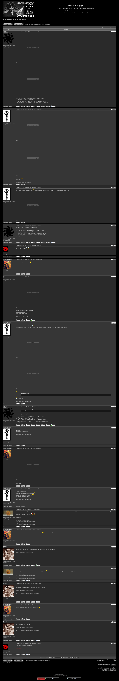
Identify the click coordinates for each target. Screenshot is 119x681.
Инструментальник (46, 24)
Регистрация (84, 10)
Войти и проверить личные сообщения (77, 12)
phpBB (57, 675)
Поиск (68, 10)
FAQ (65, 10)
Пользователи (74, 10)
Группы (79, 10)
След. (20, 20)
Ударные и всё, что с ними (14, 19)
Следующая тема (112, 27)
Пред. (9, 20)
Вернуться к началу (7, 106)
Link (16, 62)
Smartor (62, 674)
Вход (86, 12)
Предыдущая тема (103, 27)
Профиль (66, 12)
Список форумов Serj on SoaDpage (33, 24)
